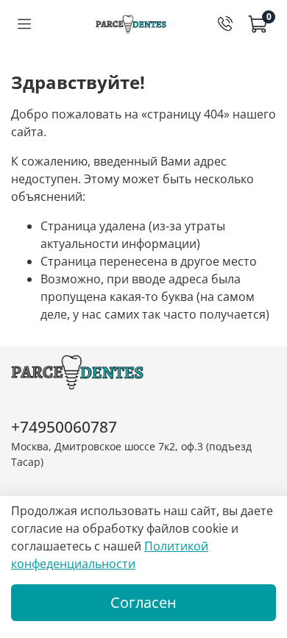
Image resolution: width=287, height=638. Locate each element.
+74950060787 (64, 427)
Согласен (143, 602)
